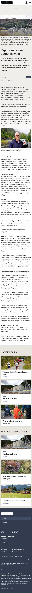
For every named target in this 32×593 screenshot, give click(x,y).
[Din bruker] (26, 2)
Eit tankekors (10, 398)
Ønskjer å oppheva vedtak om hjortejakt (14, 477)
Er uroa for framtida (12, 421)
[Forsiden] (7, 2)
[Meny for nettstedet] (30, 2)
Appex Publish (9, 588)
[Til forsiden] (7, 513)
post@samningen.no (17, 551)
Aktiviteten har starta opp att (14, 501)
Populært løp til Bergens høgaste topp (15, 373)
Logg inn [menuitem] (4, 522)
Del (29, 77)
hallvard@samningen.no (18, 549)
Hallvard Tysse (4, 77)
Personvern (3, 569)
